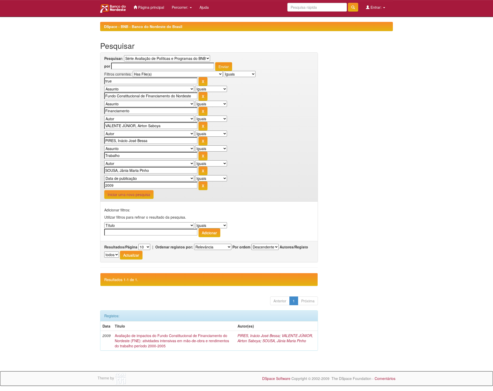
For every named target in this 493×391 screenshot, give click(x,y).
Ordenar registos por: (174, 246)
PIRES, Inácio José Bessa (259, 335)
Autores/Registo (294, 246)
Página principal (150, 7)
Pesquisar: (113, 58)
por (107, 66)
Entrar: (376, 7)
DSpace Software (276, 378)
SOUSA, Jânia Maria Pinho (284, 340)
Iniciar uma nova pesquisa (129, 194)
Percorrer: (180, 7)
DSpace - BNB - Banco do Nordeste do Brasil (143, 26)
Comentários (385, 378)
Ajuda (204, 7)
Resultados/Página (120, 246)
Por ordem (241, 246)
